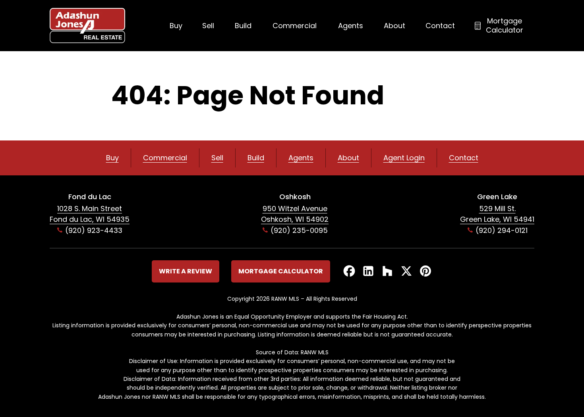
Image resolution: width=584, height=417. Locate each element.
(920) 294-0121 (502, 230)
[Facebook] (349, 271)
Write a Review (185, 271)
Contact (440, 26)
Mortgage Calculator (504, 25)
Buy (176, 26)
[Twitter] (406, 271)
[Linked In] (368, 271)
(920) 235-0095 (299, 230)
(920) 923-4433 (93, 230)
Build (243, 26)
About (394, 26)
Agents (350, 26)
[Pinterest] (425, 271)
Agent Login (404, 158)
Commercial (295, 26)
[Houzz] (387, 271)
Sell (208, 26)
